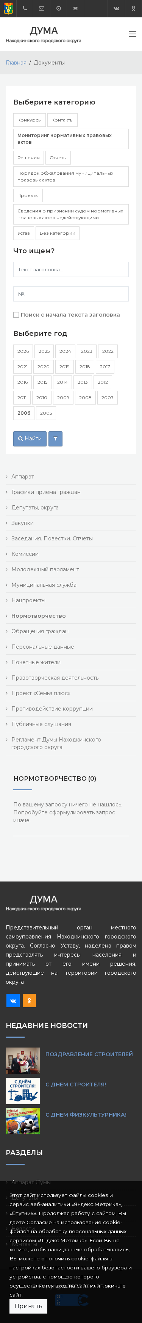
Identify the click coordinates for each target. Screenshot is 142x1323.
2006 (23, 413)
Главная (16, 62)
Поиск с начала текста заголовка (70, 314)
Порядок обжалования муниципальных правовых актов (65, 176)
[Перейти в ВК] (116, 8)
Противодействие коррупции (52, 708)
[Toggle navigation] (132, 35)
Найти (32, 438)
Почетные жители (36, 662)
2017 (105, 366)
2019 (64, 366)
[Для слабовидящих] (75, 8)
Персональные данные (42, 646)
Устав (23, 233)
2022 (108, 351)
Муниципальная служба (43, 585)
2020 (43, 366)
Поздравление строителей (89, 1054)
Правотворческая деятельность (54, 677)
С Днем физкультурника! (85, 1114)
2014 (62, 382)
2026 (23, 351)
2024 (65, 351)
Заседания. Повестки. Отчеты (52, 538)
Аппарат (22, 476)
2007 (107, 397)
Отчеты (58, 157)
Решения (28, 157)
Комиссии (25, 554)
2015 (42, 382)
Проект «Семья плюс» (40, 693)
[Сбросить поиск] (55, 438)
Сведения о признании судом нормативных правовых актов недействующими (70, 214)
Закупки (22, 523)
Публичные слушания (41, 724)
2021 (22, 366)
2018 (85, 366)
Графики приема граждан (46, 492)
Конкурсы (29, 120)
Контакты (62, 120)
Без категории (57, 233)
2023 (86, 351)
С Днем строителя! (75, 1084)
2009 (63, 397)
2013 (83, 382)
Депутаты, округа (35, 507)
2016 (22, 382)
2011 (22, 397)
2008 (85, 397)
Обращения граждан (40, 631)
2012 (103, 382)
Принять (28, 1306)
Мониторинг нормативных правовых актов (64, 138)
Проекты (28, 195)
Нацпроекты (28, 600)
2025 (44, 351)
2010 (41, 397)
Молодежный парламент (45, 569)
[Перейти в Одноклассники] (133, 8)
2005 (46, 413)
